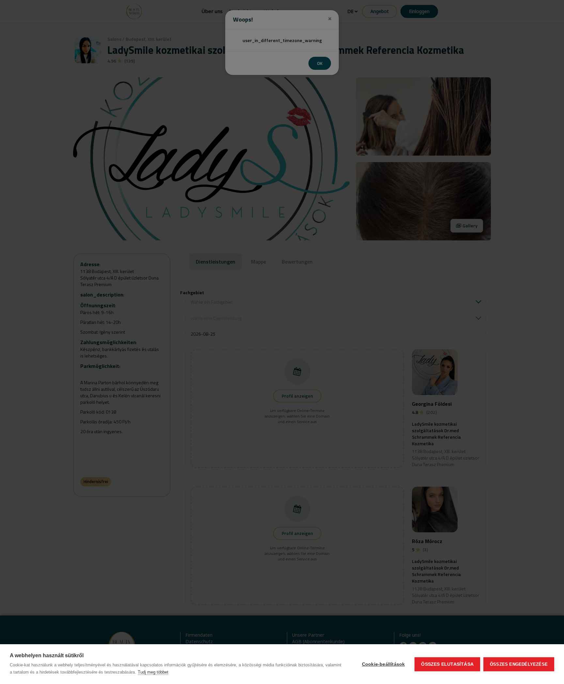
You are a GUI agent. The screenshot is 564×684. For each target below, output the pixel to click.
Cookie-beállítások (383, 664)
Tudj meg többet (153, 672)
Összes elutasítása (447, 664)
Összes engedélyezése (519, 664)
